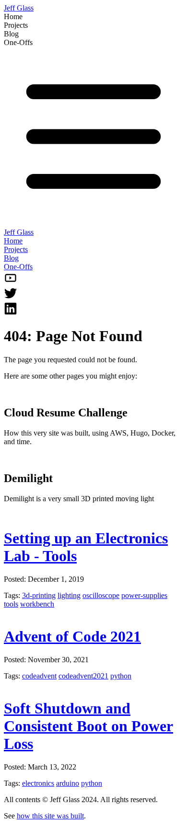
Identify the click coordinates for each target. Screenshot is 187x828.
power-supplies (144, 595)
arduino (67, 783)
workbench (37, 604)
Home (13, 241)
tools (11, 604)
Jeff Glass (19, 8)
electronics (38, 783)
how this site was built (50, 816)
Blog (11, 258)
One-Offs (18, 267)
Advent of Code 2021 (72, 636)
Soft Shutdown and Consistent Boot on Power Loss (88, 726)
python (120, 676)
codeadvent (39, 676)
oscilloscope (100, 595)
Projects (16, 249)
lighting (69, 595)
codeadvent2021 (83, 676)
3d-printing (39, 595)
